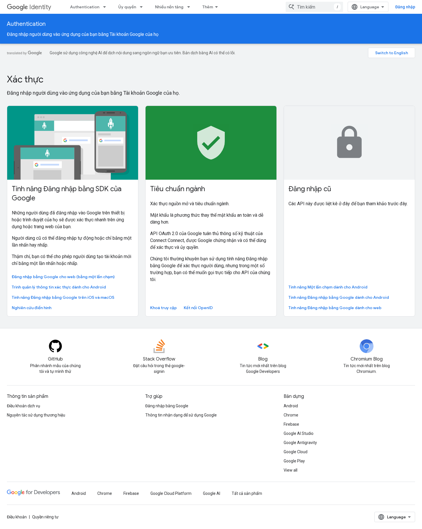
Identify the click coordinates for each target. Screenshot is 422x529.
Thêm (207, 6)
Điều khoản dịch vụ (23, 406)
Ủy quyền (127, 6)
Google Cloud (295, 451)
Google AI (211, 493)
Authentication (84, 6)
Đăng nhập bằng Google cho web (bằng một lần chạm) (63, 276)
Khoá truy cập (163, 307)
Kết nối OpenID (198, 307)
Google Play (294, 461)
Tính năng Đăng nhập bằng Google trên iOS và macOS (63, 297)
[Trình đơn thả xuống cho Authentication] (106, 7)
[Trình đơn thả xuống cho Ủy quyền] (143, 7)
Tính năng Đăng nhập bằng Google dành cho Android (339, 297)
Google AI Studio (298, 433)
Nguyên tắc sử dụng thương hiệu (36, 415)
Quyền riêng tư (45, 517)
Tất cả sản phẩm (247, 493)
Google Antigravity (300, 442)
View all (290, 470)
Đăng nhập (405, 7)
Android (291, 406)
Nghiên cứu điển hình (31, 307)
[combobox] (314, 7)
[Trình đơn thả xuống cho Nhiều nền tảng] (190, 7)
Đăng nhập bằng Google (166, 406)
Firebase (291, 424)
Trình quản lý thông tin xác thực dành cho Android (59, 287)
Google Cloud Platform (170, 493)
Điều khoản (17, 517)
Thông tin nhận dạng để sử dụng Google (181, 415)
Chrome (291, 415)
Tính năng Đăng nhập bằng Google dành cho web (335, 307)
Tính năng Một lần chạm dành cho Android (328, 287)
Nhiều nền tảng (169, 6)
